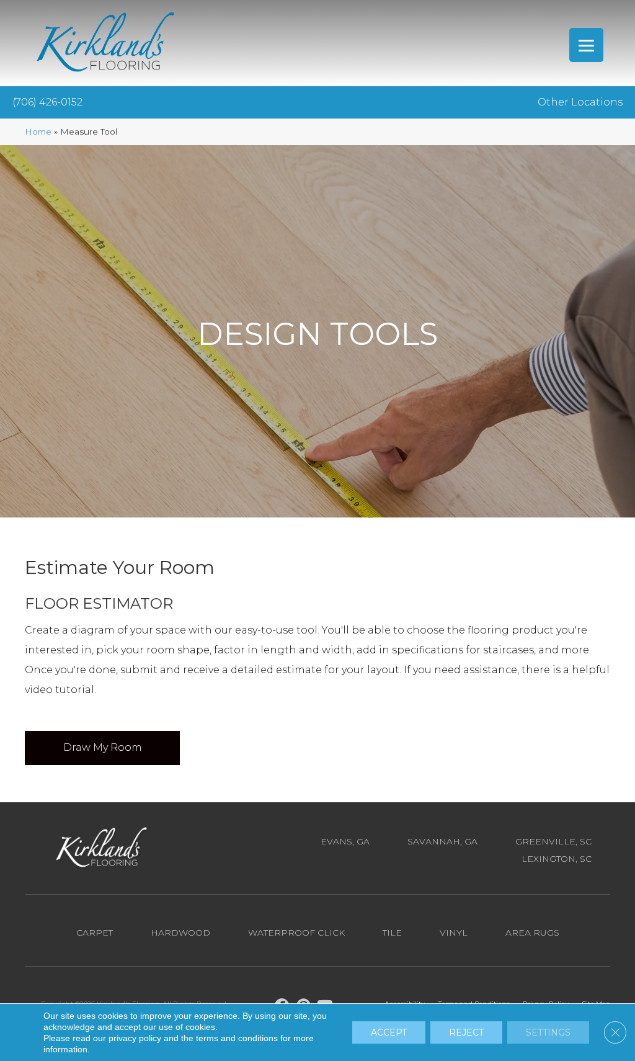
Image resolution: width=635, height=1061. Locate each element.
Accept (389, 1032)
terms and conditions (237, 1038)
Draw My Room (102, 747)
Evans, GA (345, 841)
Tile (392, 932)
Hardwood (180, 932)
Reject (466, 1032)
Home (38, 132)
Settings (548, 1032)
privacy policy (135, 1038)
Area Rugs (532, 932)
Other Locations (580, 102)
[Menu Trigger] (586, 45)
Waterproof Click (296, 932)
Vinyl (454, 932)
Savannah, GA (442, 841)
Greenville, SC (553, 841)
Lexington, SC (557, 858)
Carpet (94, 932)
